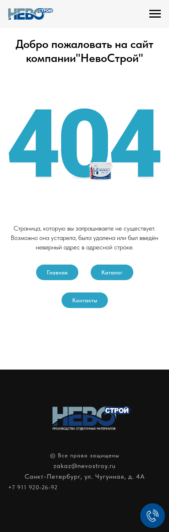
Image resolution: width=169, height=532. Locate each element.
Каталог (112, 272)
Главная (57, 272)
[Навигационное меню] (155, 14)
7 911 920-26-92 (35, 487)
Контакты (84, 300)
